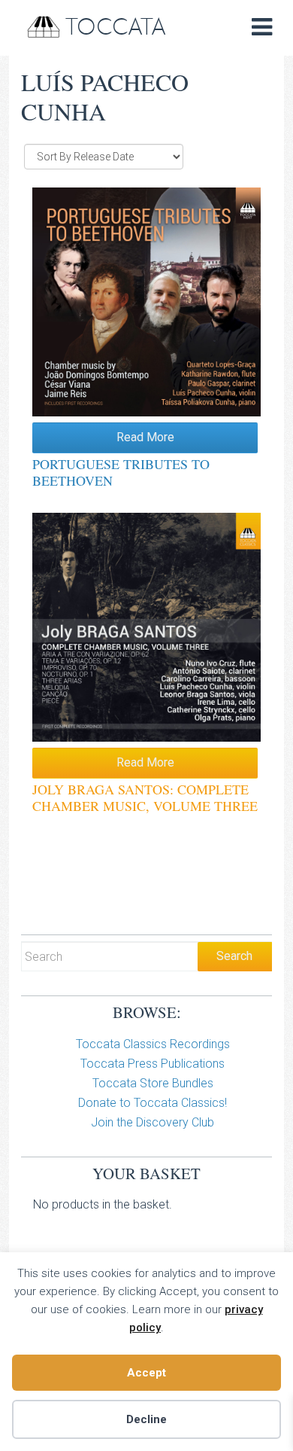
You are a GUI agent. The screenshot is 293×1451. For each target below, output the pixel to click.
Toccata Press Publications (152, 1063)
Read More (145, 437)
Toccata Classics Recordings (153, 1044)
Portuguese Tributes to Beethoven (121, 472)
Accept (146, 1372)
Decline (146, 1419)
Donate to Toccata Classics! (152, 1103)
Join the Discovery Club (152, 1122)
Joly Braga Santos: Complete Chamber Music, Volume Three (145, 797)
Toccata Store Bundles (152, 1083)
